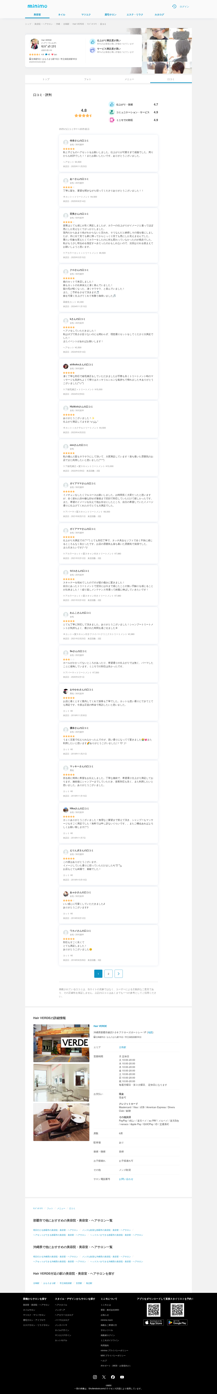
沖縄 (58, 23)
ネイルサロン (29, 1309)
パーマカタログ (62, 1319)
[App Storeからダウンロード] (153, 1322)
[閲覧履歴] (174, 6)
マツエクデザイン (63, 1335)
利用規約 (105, 1345)
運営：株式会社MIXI (110, 1309)
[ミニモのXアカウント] (104, 1377)
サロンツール (107, 1330)
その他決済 (125, 1117)
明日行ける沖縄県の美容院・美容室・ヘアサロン (55, 1256)
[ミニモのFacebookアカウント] (113, 1378)
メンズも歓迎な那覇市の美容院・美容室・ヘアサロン (106, 1229)
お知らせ (105, 1314)
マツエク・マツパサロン (34, 1314)
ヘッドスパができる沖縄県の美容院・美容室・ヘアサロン (116, 1261)
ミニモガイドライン (110, 1340)
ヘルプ (104, 1360)
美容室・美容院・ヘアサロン (36, 1304)
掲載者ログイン (108, 1335)
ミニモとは (106, 1304)
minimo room (107, 1319)
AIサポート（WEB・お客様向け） (116, 1365)
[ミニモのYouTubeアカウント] (122, 1377)
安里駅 (79, 1283)
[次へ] (119, 974)
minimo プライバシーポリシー (114, 1350)
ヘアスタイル (61, 1304)
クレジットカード (128, 1103)
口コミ (72, 1208)
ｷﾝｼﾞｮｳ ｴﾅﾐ (92, 23)
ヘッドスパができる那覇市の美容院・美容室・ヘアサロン (116, 1234)
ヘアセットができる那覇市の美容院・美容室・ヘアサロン (59, 1234)
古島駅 (66, 23)
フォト (87, 79)
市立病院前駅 (66, 1283)
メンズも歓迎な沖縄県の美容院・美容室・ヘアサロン (106, 1256)
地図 (150, 1032)
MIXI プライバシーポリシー (113, 1355)
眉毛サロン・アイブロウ (34, 1319)
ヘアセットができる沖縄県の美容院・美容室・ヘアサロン (59, 1261)
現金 (121, 1093)
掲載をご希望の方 (109, 1324)
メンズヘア (60, 1309)
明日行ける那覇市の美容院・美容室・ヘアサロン (55, 1229)
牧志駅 (89, 1283)
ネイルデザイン (62, 1330)
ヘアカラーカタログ (64, 1314)
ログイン (184, 6)
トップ (28, 23)
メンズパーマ (61, 1324)
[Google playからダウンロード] (177, 1322)
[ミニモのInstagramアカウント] (95, 1378)
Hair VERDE (78, 23)
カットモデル (61, 1340)
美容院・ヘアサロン (43, 23)
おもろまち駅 (49, 1283)
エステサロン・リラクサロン (36, 1324)
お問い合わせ (126, 1179)
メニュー (129, 79)
